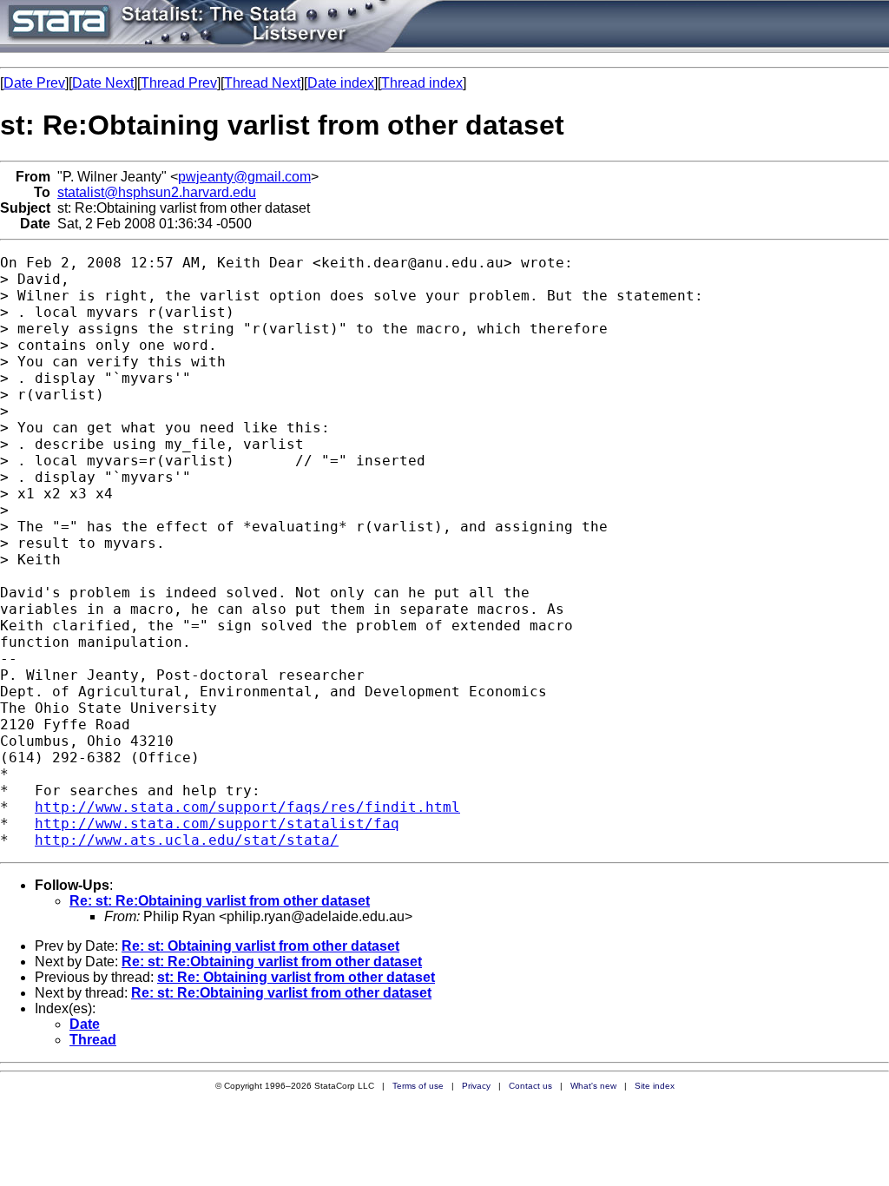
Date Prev (34, 83)
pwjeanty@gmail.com (244, 176)
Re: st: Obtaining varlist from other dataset (260, 946)
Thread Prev (179, 83)
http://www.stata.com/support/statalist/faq (217, 823)
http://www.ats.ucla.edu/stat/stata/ (187, 840)
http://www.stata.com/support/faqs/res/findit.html (247, 807)
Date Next (103, 83)
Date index (340, 83)
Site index (655, 1085)
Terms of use (418, 1085)
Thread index (422, 83)
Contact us (530, 1085)
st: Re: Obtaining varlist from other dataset (296, 977)
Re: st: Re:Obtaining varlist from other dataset (219, 900)
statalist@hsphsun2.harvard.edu (156, 192)
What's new (593, 1085)
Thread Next (262, 83)
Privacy (476, 1085)
